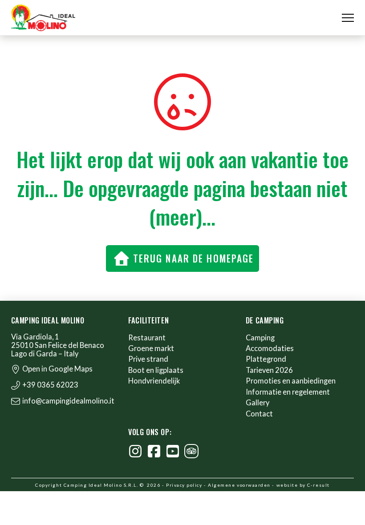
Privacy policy (184, 485)
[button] (348, 18)
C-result (318, 485)
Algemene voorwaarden (239, 485)
